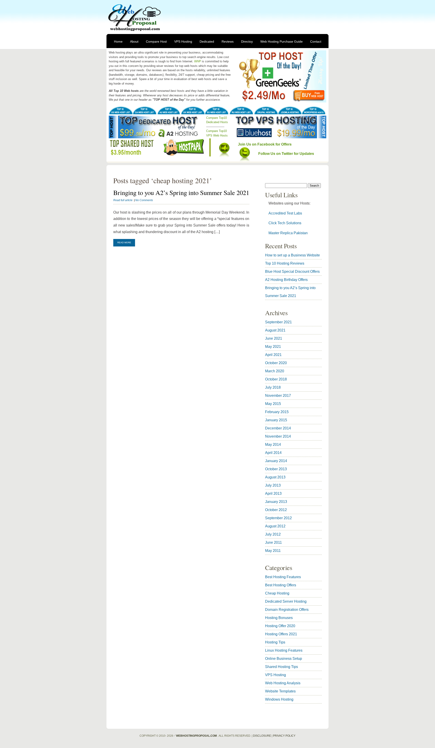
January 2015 (276, 420)
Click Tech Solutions (284, 223)
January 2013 (276, 502)
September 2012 (278, 518)
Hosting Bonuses (279, 618)
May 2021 (273, 346)
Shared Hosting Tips (281, 667)
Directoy (247, 41)
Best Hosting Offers (280, 585)
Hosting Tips (275, 642)
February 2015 (277, 412)
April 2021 (273, 355)
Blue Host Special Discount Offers (292, 271)
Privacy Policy (284, 735)
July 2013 (273, 485)
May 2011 (273, 551)
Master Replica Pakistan (288, 233)
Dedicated (207, 41)
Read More (124, 242)
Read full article (123, 200)
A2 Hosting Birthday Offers (286, 280)
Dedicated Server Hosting (286, 601)
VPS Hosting (183, 41)
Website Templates (280, 691)
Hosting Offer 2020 (280, 626)
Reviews (228, 41)
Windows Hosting (279, 699)
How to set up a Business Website (292, 255)
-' (195, 735)
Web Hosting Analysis (282, 683)
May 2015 (273, 404)
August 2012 (275, 526)
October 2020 (276, 363)
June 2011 (273, 542)
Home (118, 41)
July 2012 (273, 534)
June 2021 (273, 338)
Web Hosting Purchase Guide (281, 41)
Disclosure (262, 735)
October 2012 (276, 510)
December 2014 (278, 428)
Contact (315, 41)
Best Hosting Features (283, 577)
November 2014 (278, 436)
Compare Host (156, 41)
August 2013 (275, 477)
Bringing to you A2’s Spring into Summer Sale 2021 (181, 192)
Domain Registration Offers (287, 610)
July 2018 (273, 387)
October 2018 (276, 379)
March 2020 (274, 371)
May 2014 (273, 444)
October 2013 (276, 469)
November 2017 (278, 395)
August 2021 (275, 330)
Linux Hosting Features (283, 650)
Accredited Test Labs (285, 213)
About (134, 41)
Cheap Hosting (277, 593)
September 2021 (278, 322)
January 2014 (276, 461)
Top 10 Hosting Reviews (284, 263)
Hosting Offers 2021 (281, 634)
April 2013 (273, 493)
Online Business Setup (283, 658)
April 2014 (273, 453)
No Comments (144, 200)
